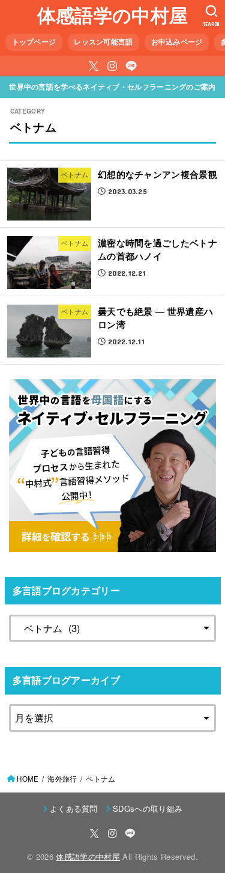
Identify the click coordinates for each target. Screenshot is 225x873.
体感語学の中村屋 (112, 14)
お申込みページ (177, 42)
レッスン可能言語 (103, 42)
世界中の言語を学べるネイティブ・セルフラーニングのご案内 (112, 86)
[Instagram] (112, 66)
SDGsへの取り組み (147, 808)
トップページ (34, 42)
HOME (27, 778)
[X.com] (93, 66)
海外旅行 (62, 778)
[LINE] (131, 66)
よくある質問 (74, 808)
